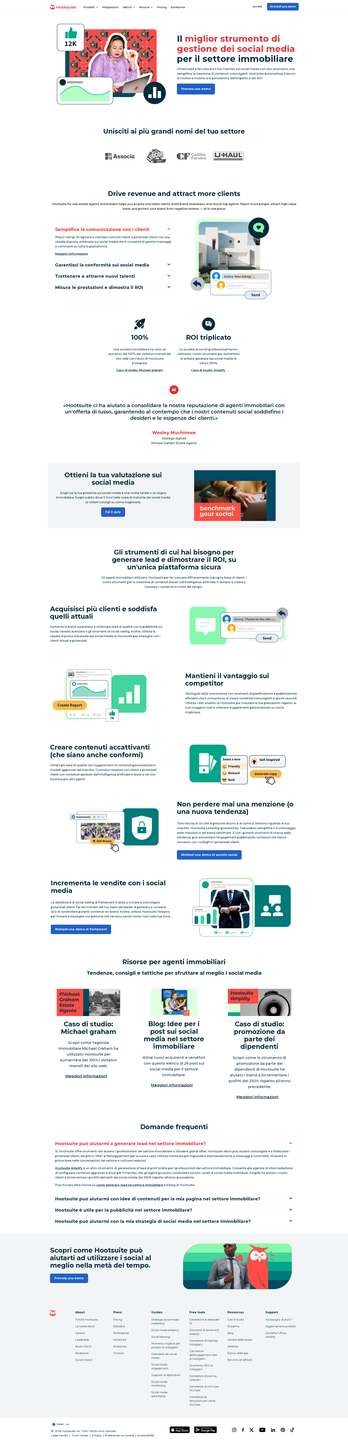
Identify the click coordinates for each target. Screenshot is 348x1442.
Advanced (119, 1339)
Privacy (97, 1435)
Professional (121, 1333)
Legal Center (59, 1435)
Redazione (82, 1353)
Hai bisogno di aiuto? (279, 1319)
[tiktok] (292, 1430)
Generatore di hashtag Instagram (203, 1342)
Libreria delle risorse (239, 1339)
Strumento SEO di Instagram (201, 1367)
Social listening (160, 1336)
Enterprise (178, 7)
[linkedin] (273, 1430)
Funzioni (118, 1353)
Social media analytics (165, 1330)
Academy (233, 1326)
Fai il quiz (113, 512)
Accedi (257, 6)
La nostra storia (84, 1326)
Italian (60, 1424)
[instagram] (234, 1430)
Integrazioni (110, 7)
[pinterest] (282, 1430)
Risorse (144, 7)
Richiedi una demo (283, 6)
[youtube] (262, 1430)
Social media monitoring (159, 1383)
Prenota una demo (196, 89)
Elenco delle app (237, 1353)
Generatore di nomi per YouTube (204, 1388)
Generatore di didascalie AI (204, 1321)
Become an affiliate (239, 1360)
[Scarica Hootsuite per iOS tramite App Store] (179, 1429)
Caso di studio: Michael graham (139, 370)
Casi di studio (235, 1319)
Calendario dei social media (164, 1356)
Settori (127, 7)
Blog (230, 1333)
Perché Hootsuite (86, 1319)
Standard (119, 1326)
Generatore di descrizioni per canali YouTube (202, 1400)
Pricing (162, 7)
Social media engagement (159, 1366)
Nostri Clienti (83, 1346)
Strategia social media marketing (165, 1321)
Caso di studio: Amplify (208, 370)
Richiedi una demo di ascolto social (209, 854)
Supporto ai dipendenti (165, 1375)
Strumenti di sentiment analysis (204, 1332)
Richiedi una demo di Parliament (81, 929)
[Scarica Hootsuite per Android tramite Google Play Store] (205, 1429)
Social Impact (83, 1360)
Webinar (232, 1346)
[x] (251, 1430)
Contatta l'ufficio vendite (276, 1334)
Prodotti (89, 7)
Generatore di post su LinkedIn (203, 1377)
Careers (80, 1333)
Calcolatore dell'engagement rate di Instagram (203, 1355)
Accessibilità (145, 1435)
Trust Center (80, 1435)
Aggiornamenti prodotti (281, 1326)
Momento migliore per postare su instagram (165, 1345)
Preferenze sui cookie (119, 1435)
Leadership (82, 1339)
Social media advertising (159, 1394)
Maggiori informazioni (71, 254)
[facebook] (242, 1430)
